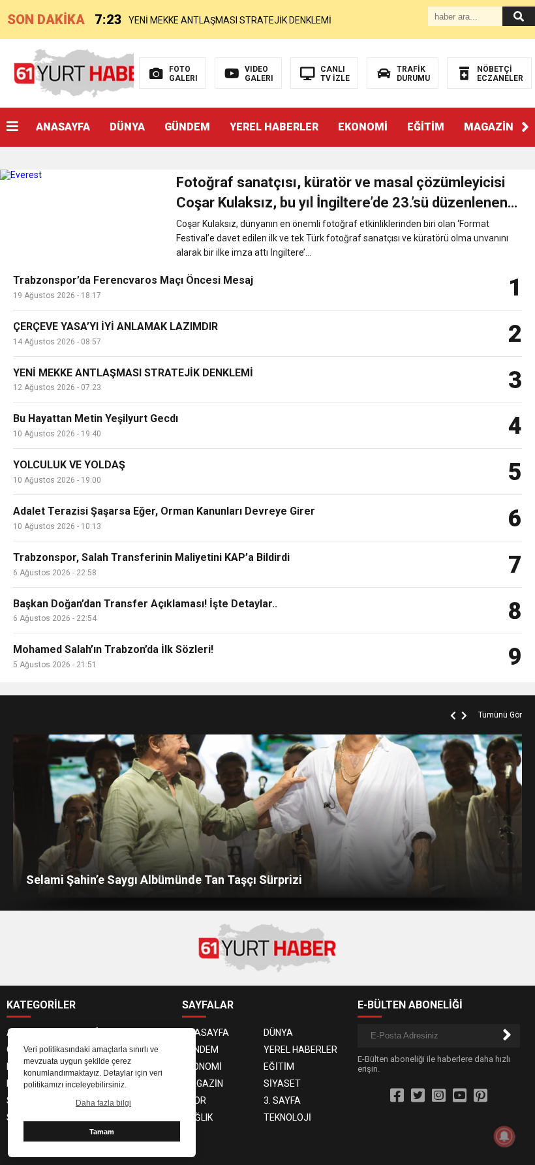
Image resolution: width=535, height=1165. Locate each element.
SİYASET (282, 1083)
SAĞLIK (197, 1117)
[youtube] (459, 1096)
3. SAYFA (282, 1100)
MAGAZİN (488, 127)
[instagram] (439, 1096)
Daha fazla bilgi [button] (103, 1103)
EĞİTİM (425, 127)
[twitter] (418, 1096)
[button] (525, 127)
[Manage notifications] (504, 1136)
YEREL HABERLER (274, 127)
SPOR (194, 1100)
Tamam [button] (101, 1132)
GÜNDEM (187, 127)
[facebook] (397, 1096)
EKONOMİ (363, 127)
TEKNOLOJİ (287, 1117)
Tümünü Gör (500, 714)
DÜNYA (127, 127)
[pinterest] (480, 1096)
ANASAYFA (63, 127)
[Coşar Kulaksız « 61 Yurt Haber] (83, 72)
